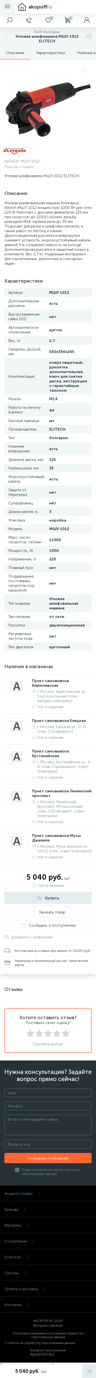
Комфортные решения (48, 1350)
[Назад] (5, 36)
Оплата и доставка (21, 1289)
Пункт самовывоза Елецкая (59, 720)
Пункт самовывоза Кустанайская (50, 753)
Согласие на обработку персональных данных (39, 1343)
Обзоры (11, 1273)
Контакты (12, 1304)
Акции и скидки (18, 1193)
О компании (15, 1241)
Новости (12, 1257)
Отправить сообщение (48, 1158)
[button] (9, 20)
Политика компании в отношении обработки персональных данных (48, 1335)
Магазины (13, 1225)
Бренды (11, 1209)
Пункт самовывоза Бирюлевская (50, 683)
